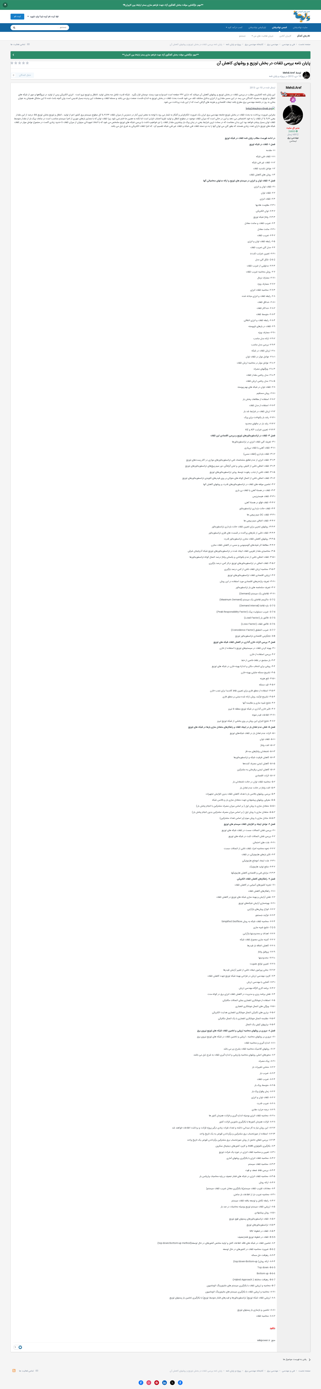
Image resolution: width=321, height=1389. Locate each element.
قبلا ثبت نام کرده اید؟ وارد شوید (43, 17)
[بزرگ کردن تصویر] (260, 109)
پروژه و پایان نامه (277, 76)
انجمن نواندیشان (279, 27)
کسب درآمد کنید (234, 27)
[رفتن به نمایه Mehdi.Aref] (306, 75)
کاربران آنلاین (285, 36)
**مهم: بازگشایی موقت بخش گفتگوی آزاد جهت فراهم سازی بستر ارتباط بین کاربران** (163, 5)
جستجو (242, 36)
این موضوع (27, 27)
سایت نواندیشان (300, 27)
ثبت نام (17, 16)
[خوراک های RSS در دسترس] (14, 1371)
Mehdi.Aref (289, 73)
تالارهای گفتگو (303, 36)
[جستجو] (14, 27)
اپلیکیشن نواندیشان (257, 27)
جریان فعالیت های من (263, 36)
